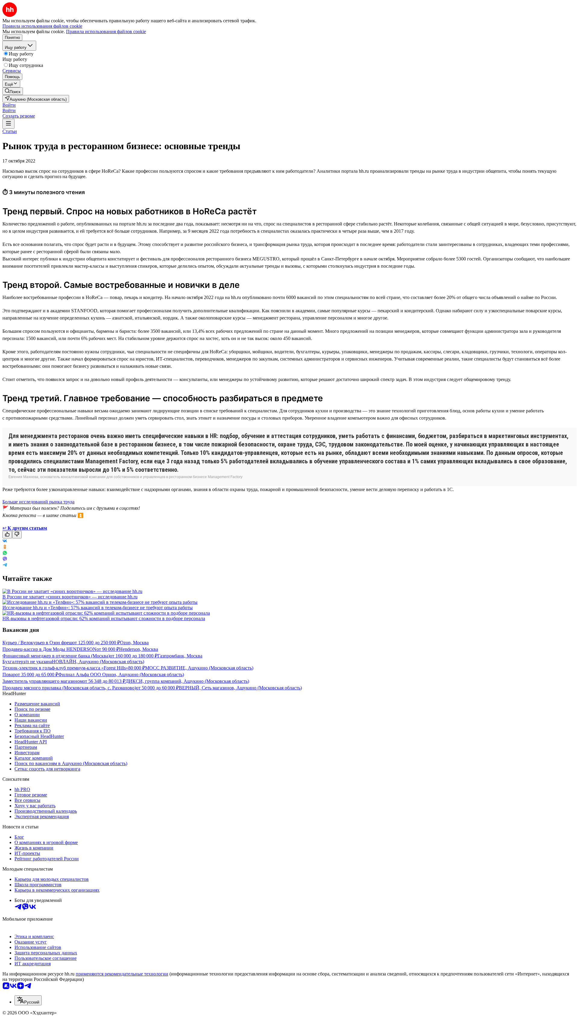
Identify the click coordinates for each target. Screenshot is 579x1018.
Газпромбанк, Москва (179, 655)
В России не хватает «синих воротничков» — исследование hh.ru (70, 596)
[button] (9, 105)
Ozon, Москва (134, 642)
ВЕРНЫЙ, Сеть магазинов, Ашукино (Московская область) (240, 687)
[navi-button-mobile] (8, 124)
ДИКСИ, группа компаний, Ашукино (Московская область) (187, 681)
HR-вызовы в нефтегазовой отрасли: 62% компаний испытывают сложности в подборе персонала (103, 618)
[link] (12, 91)
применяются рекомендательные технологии (122, 973)
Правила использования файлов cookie (106, 31)
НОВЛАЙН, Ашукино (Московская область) (98, 661)
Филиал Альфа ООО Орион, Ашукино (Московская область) (121, 674)
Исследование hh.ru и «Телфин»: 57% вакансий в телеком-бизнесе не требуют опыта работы (97, 607)
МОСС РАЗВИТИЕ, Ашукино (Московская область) (199, 667)
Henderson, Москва (138, 649)
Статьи (9, 131)
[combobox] (28, 1000)
